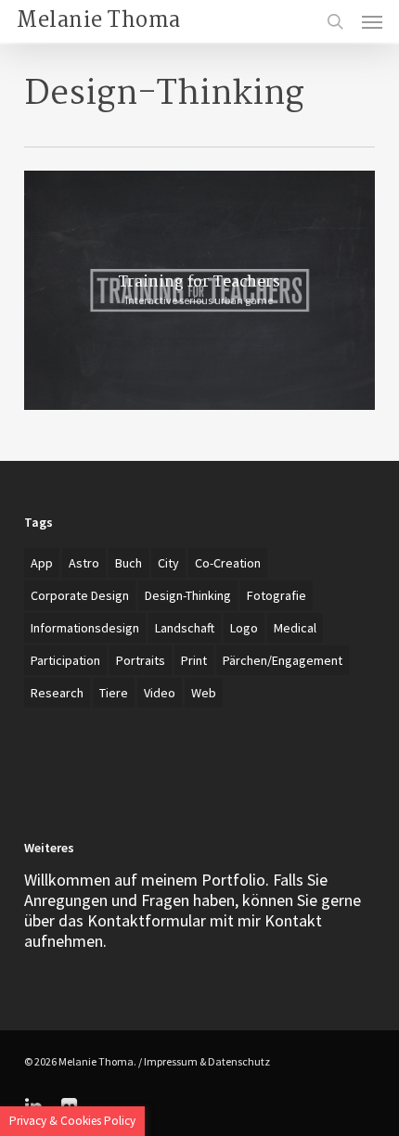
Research (57, 692)
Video (159, 692)
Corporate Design (80, 595)
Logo (244, 627)
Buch (128, 563)
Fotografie (276, 595)
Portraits (140, 660)
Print (194, 660)
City (168, 563)
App (42, 563)
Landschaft (184, 627)
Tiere (113, 692)
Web (203, 692)
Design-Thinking (188, 595)
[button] (372, 21)
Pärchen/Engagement (282, 660)
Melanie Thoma (99, 21)
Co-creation (228, 563)
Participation (65, 660)
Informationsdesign (85, 627)
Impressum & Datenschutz (207, 1061)
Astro (84, 563)
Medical (295, 627)
